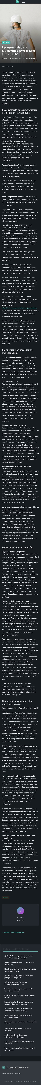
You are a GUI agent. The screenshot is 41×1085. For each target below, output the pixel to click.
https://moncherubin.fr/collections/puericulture (19, 308)
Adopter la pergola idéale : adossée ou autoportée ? (17, 1029)
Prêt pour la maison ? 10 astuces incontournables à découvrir (15, 983)
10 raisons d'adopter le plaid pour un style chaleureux (19, 1042)
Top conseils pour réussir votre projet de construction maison (18, 1016)
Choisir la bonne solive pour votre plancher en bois (19, 996)
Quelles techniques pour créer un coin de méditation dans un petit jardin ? (18, 957)
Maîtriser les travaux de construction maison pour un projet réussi (20, 970)
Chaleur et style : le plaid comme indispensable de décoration (15, 1036)
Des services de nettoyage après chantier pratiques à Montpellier (18, 977)
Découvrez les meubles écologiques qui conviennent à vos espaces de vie (18, 1010)
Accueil (4, 66)
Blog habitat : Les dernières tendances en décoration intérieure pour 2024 (18, 1003)
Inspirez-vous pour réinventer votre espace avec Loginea (19, 1049)
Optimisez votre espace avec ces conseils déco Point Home (20, 1023)
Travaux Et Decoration (17, 1067)
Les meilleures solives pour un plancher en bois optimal (19, 963)
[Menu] (23, 1)
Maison (6, 42)
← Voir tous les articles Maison (13, 932)
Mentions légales (7, 1073)
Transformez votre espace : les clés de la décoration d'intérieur (18, 990)
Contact (17, 1073)
